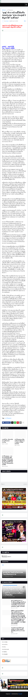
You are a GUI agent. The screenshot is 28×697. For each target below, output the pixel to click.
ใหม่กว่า (3, 484)
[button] (26, 4)
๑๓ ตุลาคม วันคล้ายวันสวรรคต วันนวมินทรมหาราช (13, 573)
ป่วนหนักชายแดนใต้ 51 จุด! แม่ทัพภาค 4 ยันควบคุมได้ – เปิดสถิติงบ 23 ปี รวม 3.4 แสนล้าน (18, 630)
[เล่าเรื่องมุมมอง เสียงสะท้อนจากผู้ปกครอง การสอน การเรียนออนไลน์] (20, 434)
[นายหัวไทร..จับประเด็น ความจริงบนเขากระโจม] (7, 434)
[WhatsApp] (15, 422)
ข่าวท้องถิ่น (4, 651)
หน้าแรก (4, 10)
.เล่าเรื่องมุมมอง (10, 10)
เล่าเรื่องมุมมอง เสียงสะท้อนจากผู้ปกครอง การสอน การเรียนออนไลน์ (20, 441)
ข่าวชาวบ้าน (4, 644)
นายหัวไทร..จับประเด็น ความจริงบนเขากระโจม (7, 441)
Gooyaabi (20, 693)
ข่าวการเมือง (4, 642)
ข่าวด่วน (4, 646)
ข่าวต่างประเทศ (5, 649)
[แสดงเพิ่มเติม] (23, 422)
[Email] (20, 422)
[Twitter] (12, 422)
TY (10, 693)
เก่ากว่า (25, 484)
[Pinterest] (18, 422)
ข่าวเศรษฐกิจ (5, 654)
